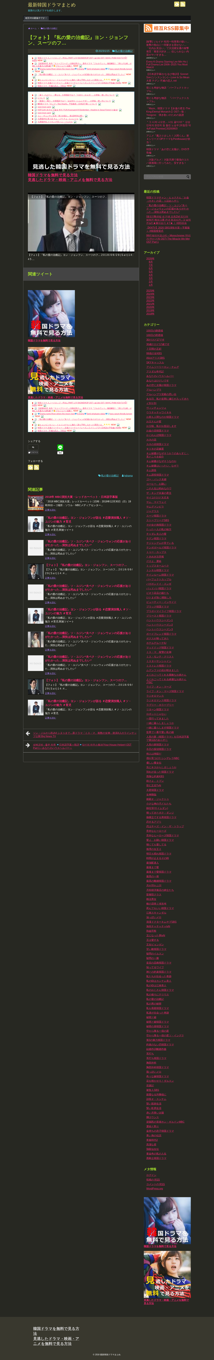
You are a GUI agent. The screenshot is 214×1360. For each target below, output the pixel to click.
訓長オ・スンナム (156, 1099)
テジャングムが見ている (160, 543)
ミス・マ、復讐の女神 (158, 652)
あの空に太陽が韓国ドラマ (161, 385)
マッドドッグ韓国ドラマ (160, 647)
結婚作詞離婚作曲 (156, 1049)
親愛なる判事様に (156, 1094)
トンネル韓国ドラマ (157, 570)
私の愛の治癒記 (124, 51)
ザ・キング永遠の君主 (158, 493)
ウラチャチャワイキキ (158, 412)
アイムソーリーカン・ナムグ (162, 367)
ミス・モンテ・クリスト (160, 656)
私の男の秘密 (153, 1003)
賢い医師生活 (153, 1103)
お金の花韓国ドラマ (157, 430)
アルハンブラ (153, 389)
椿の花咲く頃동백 (156, 903)
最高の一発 (152, 876)
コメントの (155, 1184)
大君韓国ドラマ (155, 790)
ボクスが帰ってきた (157, 638)
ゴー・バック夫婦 (156, 479)
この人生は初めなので (158, 488)
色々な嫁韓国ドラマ (157, 1076)
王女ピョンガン (155, 944)
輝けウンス (152, 1117)
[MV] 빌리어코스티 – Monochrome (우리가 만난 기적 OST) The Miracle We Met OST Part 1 (168, 238)
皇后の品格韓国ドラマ (158, 962)
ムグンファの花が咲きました (162, 670)
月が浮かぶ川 (153, 885)
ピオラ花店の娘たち (157, 593)
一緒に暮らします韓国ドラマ (162, 727)
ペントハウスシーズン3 (159, 629)
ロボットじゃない (156, 714)
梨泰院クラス (153, 894)
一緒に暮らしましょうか (160, 723)
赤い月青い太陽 (155, 1112)
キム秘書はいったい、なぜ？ (162, 465)
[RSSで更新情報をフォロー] (182, 4)
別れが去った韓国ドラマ (160, 772)
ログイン (151, 1175)
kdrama (128, 475)
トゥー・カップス (156, 552)
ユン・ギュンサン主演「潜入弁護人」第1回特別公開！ (61, 116)
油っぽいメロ (153, 917)
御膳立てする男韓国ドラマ (161, 817)
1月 (151, 285)
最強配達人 (152, 862)
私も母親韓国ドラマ (157, 1008)
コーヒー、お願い (156, 484)
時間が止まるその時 (157, 858)
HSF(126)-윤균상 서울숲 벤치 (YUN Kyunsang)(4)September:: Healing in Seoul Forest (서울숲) (78, 110)
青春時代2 (152, 1140)
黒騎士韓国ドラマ (156, 1158)
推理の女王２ (153, 849)
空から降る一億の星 (157, 1031)
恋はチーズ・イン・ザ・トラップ (165, 826)
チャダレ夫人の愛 (156, 534)
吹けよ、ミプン (155, 781)
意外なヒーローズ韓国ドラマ (162, 835)
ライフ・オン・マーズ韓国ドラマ (165, 691)
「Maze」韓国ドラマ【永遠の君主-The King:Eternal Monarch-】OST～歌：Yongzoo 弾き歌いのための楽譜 (168, 111)
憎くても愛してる (156, 844)
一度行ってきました (157, 718)
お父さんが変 (153, 421)
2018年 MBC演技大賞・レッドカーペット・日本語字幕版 (81, 496)
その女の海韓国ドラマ (158, 524)
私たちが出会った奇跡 (158, 976)
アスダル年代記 (155, 371)
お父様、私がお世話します (161, 426)
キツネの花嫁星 (155, 448)
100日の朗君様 (154, 330)
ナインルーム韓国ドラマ (160, 574)
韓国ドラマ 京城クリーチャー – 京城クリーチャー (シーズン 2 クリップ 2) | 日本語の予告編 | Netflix (79, 83)
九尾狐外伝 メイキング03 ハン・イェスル (55, 122)
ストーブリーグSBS (157, 520)
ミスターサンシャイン (158, 661)
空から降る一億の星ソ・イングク (165, 1035)
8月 (151, 261)
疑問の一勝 (152, 958)
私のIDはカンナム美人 (158, 981)
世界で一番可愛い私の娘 (160, 732)
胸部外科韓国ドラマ (157, 1067)
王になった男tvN (155, 935)
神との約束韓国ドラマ (158, 972)
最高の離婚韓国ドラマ (158, 881)
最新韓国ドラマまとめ (52, 4)
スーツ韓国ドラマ (156, 515)
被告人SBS (152, 1090)
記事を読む (50, 510)
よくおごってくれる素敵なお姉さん (166, 674)
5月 (151, 271)
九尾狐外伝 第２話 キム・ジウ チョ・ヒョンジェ (58, 119)
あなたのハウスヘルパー (160, 376)
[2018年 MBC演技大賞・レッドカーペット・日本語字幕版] (36, 503)
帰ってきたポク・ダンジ (160, 812)
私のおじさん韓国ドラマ (160, 990)
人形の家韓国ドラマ (157, 744)
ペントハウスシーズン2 (159, 624)
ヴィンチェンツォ (156, 408)
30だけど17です (155, 339)
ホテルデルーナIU (156, 643)
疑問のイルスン (155, 953)
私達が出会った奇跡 (157, 1012)
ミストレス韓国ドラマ (158, 665)
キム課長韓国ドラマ (157, 475)
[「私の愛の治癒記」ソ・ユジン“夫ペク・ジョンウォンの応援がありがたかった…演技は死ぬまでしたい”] (36, 548)
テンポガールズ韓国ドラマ (161, 547)
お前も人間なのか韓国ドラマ (162, 417)
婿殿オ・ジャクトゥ (157, 799)
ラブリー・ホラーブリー (160, 705)
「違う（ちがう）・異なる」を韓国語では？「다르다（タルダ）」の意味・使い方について (76, 95)
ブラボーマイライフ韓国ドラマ (163, 611)
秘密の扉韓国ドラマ (157, 1026)
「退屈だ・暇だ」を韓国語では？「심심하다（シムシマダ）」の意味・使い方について (74, 101)
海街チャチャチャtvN (158, 926)
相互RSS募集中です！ (36, 18)
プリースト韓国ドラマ (158, 615)
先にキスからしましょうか (161, 767)
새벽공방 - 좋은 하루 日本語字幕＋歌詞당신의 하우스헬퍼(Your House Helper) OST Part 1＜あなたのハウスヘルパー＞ (82, 746)
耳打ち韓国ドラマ (156, 1058)
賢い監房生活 (153, 1108)
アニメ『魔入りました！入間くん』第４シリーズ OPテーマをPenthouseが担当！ (168, 139)
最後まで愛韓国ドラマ (158, 872)
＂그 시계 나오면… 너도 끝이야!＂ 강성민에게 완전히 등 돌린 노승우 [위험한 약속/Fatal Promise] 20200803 (168, 125)
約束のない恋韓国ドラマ (160, 1044)
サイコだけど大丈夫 (157, 497)
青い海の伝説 (153, 1135)
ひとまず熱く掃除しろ (158, 597)
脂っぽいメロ (153, 1072)
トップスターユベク (157, 565)
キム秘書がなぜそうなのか (161, 461)
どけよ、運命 (153, 561)
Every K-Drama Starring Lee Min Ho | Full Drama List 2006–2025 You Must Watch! (167, 64)
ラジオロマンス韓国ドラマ (161, 700)
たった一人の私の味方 (158, 529)
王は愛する (152, 940)
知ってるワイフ (155, 967)
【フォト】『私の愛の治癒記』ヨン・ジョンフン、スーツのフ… (86, 565)
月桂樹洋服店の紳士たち (160, 890)
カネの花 (151, 439)
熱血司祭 (151, 931)
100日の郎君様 (154, 335)
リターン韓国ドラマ (157, 709)
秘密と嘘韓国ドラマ (157, 1022)
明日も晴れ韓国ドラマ (158, 853)
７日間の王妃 (153, 348)
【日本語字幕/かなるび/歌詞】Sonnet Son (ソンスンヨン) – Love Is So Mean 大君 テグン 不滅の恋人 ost (167, 77)
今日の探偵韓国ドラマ (158, 749)
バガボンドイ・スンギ (158, 584)
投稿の (153, 1179)
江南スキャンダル (156, 912)
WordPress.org (154, 1188)
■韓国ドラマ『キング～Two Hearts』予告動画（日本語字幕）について (67, 104)
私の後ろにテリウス (157, 994)
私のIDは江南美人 (156, 985)
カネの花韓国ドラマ (157, 444)
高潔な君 (151, 1144)
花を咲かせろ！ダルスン (160, 1081)
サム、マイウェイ (156, 502)
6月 (151, 268)
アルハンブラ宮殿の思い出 (161, 394)
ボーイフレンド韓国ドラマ (161, 634)
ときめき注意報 (155, 556)
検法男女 (151, 899)
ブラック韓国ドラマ (157, 606)
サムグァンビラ (155, 506)
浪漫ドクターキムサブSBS (161, 922)
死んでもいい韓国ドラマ (160, 908)
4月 (151, 275)
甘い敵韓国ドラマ (156, 949)
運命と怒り (152, 1126)
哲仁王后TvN (153, 785)
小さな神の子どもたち (158, 803)
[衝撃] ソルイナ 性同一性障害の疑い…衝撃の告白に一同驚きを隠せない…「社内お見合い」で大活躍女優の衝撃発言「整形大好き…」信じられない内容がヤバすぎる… (167, 48)
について (41, 98)
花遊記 (150, 1085)
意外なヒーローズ (156, 831)
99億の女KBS (154, 353)
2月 (151, 281)
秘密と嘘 (151, 1017)
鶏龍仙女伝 (152, 1149)
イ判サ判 (151, 403)
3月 (151, 278)
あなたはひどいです (157, 380)
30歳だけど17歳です (158, 344)
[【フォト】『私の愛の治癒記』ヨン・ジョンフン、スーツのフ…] (36, 571)
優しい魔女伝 (153, 762)
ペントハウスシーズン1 (159, 620)
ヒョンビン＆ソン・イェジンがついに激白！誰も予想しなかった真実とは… (72, 80)
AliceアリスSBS (155, 358)
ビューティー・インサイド (161, 602)
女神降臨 (151, 794)
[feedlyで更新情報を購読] (176, 4)
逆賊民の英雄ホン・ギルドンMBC (165, 1122)
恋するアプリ (153, 822)
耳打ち (150, 1053)
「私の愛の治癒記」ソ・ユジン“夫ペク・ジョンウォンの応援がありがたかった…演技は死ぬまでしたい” (81, 74)
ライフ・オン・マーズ (158, 686)
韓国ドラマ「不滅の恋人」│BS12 (52, 86)
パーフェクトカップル (158, 579)
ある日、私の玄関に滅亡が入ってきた (167, 398)
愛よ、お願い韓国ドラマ (160, 840)
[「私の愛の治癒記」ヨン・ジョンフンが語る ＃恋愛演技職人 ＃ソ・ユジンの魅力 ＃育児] (36, 524)
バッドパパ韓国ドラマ (158, 588)
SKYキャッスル (155, 362)
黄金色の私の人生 (156, 1153)
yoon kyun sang (44, 107)
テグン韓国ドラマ (156, 538)
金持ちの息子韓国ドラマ (160, 1131)
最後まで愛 (152, 867)
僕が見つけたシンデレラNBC (162, 758)
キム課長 (151, 470)
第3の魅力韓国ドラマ (158, 1040)
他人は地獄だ (153, 753)
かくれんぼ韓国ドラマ (158, 435)
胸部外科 (151, 1062)
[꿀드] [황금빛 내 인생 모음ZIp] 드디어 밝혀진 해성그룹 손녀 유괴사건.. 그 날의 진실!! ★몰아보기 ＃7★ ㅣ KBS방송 (168, 219)
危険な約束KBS (155, 776)
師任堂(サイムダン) (157, 808)
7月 (151, 265)
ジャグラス (152, 511)
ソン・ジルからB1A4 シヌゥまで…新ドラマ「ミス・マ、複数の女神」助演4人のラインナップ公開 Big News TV (85, 735)
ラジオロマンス (155, 695)
